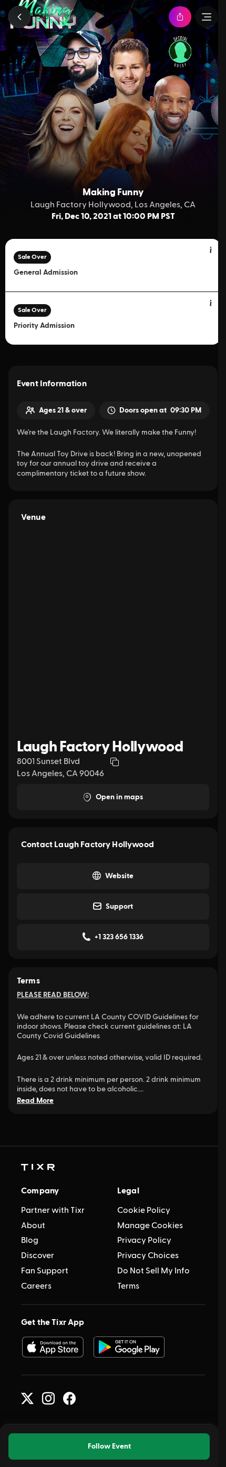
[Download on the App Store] (52, 1347)
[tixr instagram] (48, 1398)
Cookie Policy (143, 1210)
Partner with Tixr (53, 1210)
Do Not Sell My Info (153, 1271)
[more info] (211, 250)
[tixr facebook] (69, 1398)
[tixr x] (27, 1398)
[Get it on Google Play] (129, 1347)
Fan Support (44, 1271)
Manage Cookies (150, 1225)
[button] (19, 17)
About (33, 1225)
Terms (128, 1286)
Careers (36, 1286)
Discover (37, 1255)
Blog (29, 1240)
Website (119, 876)
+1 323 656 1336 (119, 937)
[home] (38, 1167)
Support (119, 906)
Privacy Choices (148, 1255)
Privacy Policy (144, 1240)
